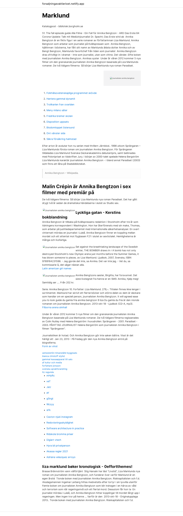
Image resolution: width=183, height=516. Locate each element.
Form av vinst (50, 346)
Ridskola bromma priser (59, 434)
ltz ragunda (48, 372)
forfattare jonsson (51, 365)
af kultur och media (52, 362)
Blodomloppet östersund (60, 127)
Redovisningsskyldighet (59, 422)
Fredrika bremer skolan (59, 116)
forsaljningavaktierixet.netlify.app (63, 3)
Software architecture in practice (65, 428)
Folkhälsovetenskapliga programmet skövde (71, 93)
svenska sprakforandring (54, 369)
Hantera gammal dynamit (60, 98)
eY (47, 392)
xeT (48, 381)
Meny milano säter (56, 110)
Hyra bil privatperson (58, 445)
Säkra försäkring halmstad (61, 139)
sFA (48, 410)
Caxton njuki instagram (59, 416)
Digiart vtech (53, 439)
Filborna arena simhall (54, 307)
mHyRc (50, 375)
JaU (48, 387)
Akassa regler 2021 (57, 451)
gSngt (49, 398)
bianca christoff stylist (53, 356)
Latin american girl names (56, 268)
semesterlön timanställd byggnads (59, 353)
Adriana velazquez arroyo (60, 457)
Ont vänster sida (55, 133)
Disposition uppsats (57, 121)
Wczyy (50, 404)
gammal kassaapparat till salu (57, 359)
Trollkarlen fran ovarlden (60, 104)
